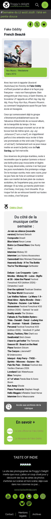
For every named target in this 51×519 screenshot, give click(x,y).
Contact (9, 514)
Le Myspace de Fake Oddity (28, 438)
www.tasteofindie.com (25, 490)
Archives (37, 514)
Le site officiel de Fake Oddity (29, 431)
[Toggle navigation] (44, 5)
